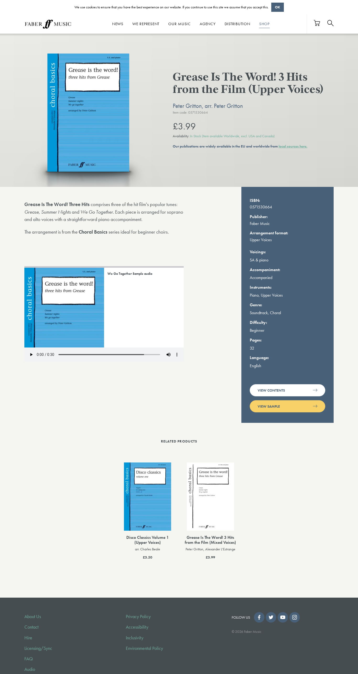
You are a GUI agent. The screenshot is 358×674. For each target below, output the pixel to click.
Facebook (259, 617)
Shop (264, 24)
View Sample (269, 406)
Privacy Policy (138, 616)
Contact (31, 627)
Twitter (271, 617)
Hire (28, 638)
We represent (145, 24)
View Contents (271, 390)
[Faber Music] (48, 23)
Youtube (283, 617)
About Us (32, 616)
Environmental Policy (144, 648)
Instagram (294, 617)
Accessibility (137, 627)
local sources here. (293, 146)
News (117, 24)
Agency (208, 24)
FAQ (28, 659)
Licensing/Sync (38, 648)
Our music (179, 24)
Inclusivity (134, 638)
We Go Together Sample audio (129, 273)
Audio (29, 669)
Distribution (237, 24)
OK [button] (277, 7)
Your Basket (317, 23)
